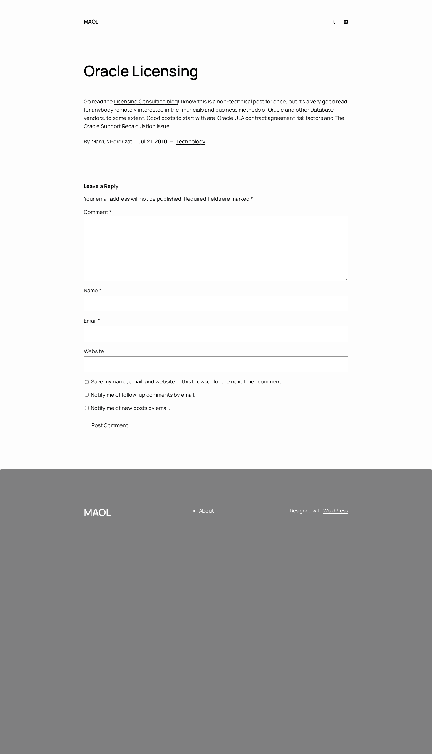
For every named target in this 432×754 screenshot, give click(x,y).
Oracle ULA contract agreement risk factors (270, 117)
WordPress (335, 510)
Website (94, 351)
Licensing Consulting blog (146, 101)
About (206, 510)
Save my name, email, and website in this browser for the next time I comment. (187, 381)
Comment (98, 211)
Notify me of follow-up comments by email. (143, 394)
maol (91, 21)
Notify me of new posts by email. (130, 407)
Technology (190, 141)
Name (92, 290)
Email (92, 320)
